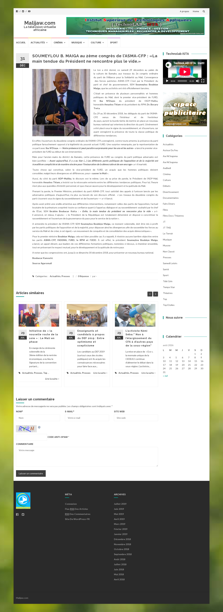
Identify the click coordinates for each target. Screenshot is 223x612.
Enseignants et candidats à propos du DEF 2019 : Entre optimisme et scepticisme (91, 338)
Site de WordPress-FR (77, 519)
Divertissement (171, 192)
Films (165, 209)
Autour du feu (170, 150)
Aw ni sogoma (170, 156)
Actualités (38, 42)
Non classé (169, 251)
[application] (185, 71)
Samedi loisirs (170, 263)
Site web (119, 411)
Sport (114, 42)
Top (45, 373)
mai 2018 (119, 574)
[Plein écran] (202, 81)
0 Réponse (83, 276)
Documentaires (171, 197)
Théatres (168, 293)
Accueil (21, 42)
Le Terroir (168, 233)
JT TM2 (167, 227)
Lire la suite (51, 378)
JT (164, 221)
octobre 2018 (121, 549)
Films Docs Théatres (173, 215)
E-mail (69, 411)
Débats (166, 185)
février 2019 (120, 529)
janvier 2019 (120, 534)
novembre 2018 (122, 544)
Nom (19, 411)
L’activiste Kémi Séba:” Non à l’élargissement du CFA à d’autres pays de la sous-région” (139, 338)
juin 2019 (119, 508)
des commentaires (77, 514)
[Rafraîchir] (39, 427)
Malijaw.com (39, 23)
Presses (66, 276)
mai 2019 (119, 514)
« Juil (165, 375)
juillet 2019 (120, 503)
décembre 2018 (122, 539)
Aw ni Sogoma (170, 162)
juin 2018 (119, 569)
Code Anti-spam (58, 436)
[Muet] (197, 81)
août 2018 (119, 559)
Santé (166, 269)
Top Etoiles (169, 305)
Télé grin (167, 281)
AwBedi (167, 168)
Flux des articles (76, 508)
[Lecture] (167, 81)
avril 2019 (119, 519)
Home (196, 11)
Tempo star (169, 287)
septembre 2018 (123, 554)
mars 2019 (119, 524)
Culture (96, 42)
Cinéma (58, 42)
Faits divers (169, 203)
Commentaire (24, 444)
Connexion (71, 503)
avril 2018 (119, 579)
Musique (77, 42)
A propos (184, 11)
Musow (166, 245)
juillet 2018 (120, 564)
